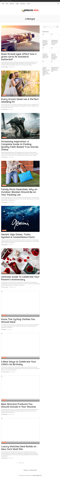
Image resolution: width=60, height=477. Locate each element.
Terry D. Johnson (6, 371)
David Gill (5, 329)
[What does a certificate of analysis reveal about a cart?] (46, 50)
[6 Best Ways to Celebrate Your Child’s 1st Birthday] (20, 346)
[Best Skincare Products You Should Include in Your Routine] (20, 388)
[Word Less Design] (30, 10)
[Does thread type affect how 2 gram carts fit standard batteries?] (20, 38)
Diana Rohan (5, 109)
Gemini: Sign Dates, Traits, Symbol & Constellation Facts (18, 236)
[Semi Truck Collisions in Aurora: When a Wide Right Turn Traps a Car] (55, 50)
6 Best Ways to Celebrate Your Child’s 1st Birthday (18, 363)
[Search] (58, 3)
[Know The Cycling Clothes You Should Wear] (20, 304)
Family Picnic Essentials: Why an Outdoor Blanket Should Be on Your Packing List (19, 192)
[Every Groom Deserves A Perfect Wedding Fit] (20, 83)
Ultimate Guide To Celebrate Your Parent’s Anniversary (20, 278)
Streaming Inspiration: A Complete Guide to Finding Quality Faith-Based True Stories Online (19, 145)
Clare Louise (5, 157)
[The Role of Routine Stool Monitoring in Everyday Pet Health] (46, 36)
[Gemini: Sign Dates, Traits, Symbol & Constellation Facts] (20, 219)
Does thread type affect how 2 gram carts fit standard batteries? (18, 56)
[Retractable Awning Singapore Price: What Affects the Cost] (55, 63)
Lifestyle (4, 137)
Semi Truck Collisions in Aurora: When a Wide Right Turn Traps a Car (54, 56)
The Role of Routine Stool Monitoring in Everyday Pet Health (45, 43)
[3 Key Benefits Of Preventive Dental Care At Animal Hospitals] (55, 36)
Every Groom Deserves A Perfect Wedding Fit (20, 100)
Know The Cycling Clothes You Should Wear (18, 320)
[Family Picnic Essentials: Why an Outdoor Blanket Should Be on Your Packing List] (20, 174)
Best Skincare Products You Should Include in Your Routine (18, 405)
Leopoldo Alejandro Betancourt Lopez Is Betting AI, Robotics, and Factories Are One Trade (46, 71)
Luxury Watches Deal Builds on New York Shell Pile (18, 448)
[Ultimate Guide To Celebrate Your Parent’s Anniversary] (20, 261)
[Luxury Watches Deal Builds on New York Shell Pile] (20, 431)
